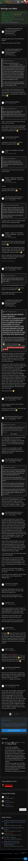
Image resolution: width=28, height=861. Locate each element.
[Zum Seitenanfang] (25, 858)
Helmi (6, 35)
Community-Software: (14, 858)
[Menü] (26, 1)
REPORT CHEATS (9, 627)
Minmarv (7, 800)
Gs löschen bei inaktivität (11, 583)
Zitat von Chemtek (9, 424)
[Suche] (18, 1)
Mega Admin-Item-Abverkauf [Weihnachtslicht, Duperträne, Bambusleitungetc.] (12, 843)
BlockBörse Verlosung (10, 837)
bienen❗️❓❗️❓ (8, 833)
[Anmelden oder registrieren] (22, 2)
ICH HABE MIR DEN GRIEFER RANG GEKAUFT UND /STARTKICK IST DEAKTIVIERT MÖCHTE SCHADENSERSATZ (14, 31)
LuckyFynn (7, 804)
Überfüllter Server (9, 602)
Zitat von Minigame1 (10, 158)
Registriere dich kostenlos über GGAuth (15, 725)
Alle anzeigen (23, 809)
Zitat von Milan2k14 (10, 108)
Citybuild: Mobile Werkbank (12, 102)
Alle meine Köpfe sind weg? (12, 685)
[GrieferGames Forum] (8, 1)
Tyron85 (7, 796)
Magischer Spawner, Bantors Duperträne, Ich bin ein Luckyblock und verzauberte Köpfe (15, 822)
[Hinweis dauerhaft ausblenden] (25, 13)
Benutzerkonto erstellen (14, 730)
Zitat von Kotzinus (9, 275)
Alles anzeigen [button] (14, 434)
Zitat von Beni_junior (10, 311)
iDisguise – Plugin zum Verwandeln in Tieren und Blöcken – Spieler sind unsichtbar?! (14, 179)
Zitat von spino (9, 60)
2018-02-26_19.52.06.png (8, 261)
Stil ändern (24, 852)
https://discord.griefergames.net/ (10, 22)
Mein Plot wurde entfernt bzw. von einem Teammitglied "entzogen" (14, 197)
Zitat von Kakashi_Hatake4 (12, 205)
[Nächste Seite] (17, 714)
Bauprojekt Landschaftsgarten (13, 667)
